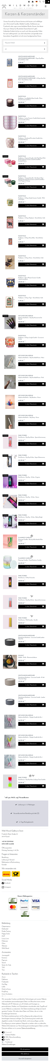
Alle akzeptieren (25, 1049)
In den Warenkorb (31, 66)
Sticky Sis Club (6, 965)
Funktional (8, 1042)
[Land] (36, 2)
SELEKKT (27, 656)
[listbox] (10, 63)
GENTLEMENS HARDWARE (31, 58)
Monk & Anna (6, 989)
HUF (3, 936)
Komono (4, 958)
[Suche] (40, 2)
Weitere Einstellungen (8, 1044)
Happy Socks (6, 934)
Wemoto (4, 946)
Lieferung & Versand (8, 860)
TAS (3, 967)
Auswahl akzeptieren (25, 1058)
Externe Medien (10, 1035)
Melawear (5, 941)
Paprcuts (4, 960)
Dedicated (5, 929)
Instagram (7, 887)
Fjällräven (5, 979)
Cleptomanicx (6, 926)
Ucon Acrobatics (7, 994)
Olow (3, 943)
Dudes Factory (6, 931)
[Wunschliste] (43, 2)
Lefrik (3, 987)
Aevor (4, 977)
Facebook (7, 883)
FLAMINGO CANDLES (30, 539)
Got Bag (4, 984)
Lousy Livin (5, 938)
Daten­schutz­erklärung (28, 1028)
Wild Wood (5, 948)
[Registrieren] (33, 2)
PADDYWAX (30, 98)
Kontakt (4, 864)
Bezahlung (5, 857)
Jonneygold (5, 955)
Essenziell (8, 1032)
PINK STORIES (31, 436)
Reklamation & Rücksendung (11, 862)
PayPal (7, 1039)
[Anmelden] (29, 2)
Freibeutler (5, 982)
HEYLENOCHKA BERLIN (30, 317)
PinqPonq (5, 991)
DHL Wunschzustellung (12, 1037)
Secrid (4, 962)
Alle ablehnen (25, 1054)
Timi (3, 970)
